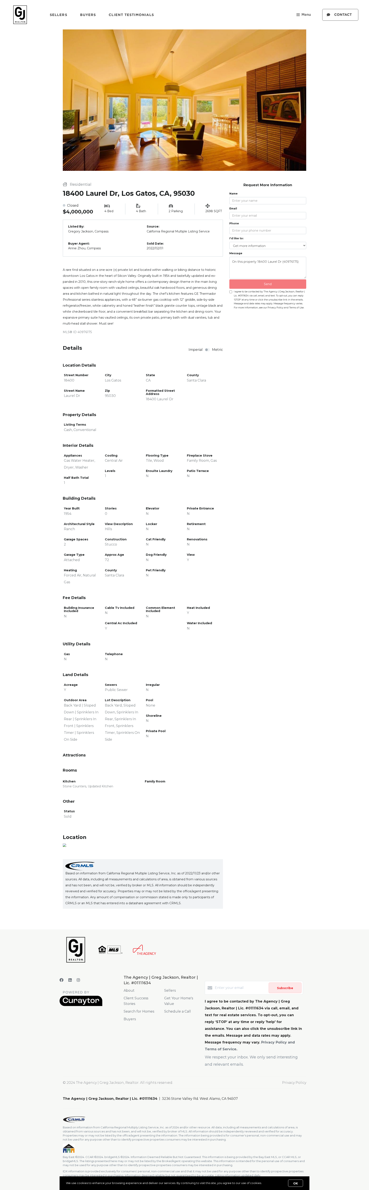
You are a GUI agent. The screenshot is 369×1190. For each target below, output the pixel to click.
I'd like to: (236, 238)
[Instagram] (78, 980)
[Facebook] (61, 980)
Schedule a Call (177, 1011)
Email (233, 208)
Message (235, 253)
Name (233, 193)
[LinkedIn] (70, 980)
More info (269, 1183)
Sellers (58, 15)
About (129, 990)
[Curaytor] (81, 1005)
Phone (234, 223)
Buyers (88, 15)
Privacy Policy (294, 1083)
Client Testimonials (131, 15)
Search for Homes (139, 1011)
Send (268, 284)
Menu (306, 14)
